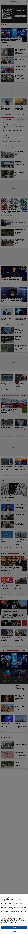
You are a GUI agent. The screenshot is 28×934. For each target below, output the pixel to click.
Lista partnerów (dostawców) (7, 924)
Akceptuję (14, 927)
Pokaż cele (14, 931)
